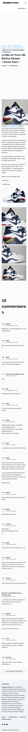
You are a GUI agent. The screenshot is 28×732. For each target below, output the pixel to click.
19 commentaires (13, 65)
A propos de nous (13, 717)
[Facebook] (2, 724)
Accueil (4, 46)
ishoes (8, 458)
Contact (4, 717)
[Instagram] (7, 724)
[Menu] (25, 2)
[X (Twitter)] (4, 724)
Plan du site (23, 717)
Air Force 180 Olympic (12, 126)
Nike (10, 48)
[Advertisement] (14, 26)
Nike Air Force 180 (18, 48)
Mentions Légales (6, 719)
